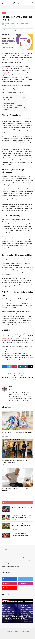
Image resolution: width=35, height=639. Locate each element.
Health (3, 13)
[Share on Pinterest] (15, 30)
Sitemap (31, 634)
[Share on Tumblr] (27, 30)
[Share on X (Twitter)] (10, 30)
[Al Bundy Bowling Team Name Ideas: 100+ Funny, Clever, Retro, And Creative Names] (6, 509)
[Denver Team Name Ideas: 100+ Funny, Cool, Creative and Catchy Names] (6, 517)
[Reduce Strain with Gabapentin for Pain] (17, 42)
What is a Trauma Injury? (9, 100)
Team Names (5, 600)
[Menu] (3, 3)
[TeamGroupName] (17, 3)
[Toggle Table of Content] (23, 97)
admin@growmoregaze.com (13, 566)
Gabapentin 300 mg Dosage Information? (14, 101)
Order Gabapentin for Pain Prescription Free (14, 107)
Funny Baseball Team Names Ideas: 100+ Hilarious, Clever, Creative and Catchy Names (22, 525)
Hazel (8, 23)
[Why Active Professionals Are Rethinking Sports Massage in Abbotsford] (17, 448)
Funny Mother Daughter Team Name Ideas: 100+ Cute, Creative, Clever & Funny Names (17, 617)
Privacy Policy (6, 634)
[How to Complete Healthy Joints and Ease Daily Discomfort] (17, 477)
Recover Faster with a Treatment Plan (13, 105)
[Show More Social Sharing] (31, 30)
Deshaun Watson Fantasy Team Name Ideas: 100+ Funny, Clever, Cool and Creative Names (21, 535)
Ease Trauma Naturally (9, 103)
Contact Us (13, 634)
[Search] (32, 3)
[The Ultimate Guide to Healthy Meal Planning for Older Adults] (17, 420)
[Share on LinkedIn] (21, 30)
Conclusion (6, 109)
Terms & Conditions (22, 634)
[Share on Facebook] (4, 30)
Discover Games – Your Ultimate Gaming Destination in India (9, 377)
